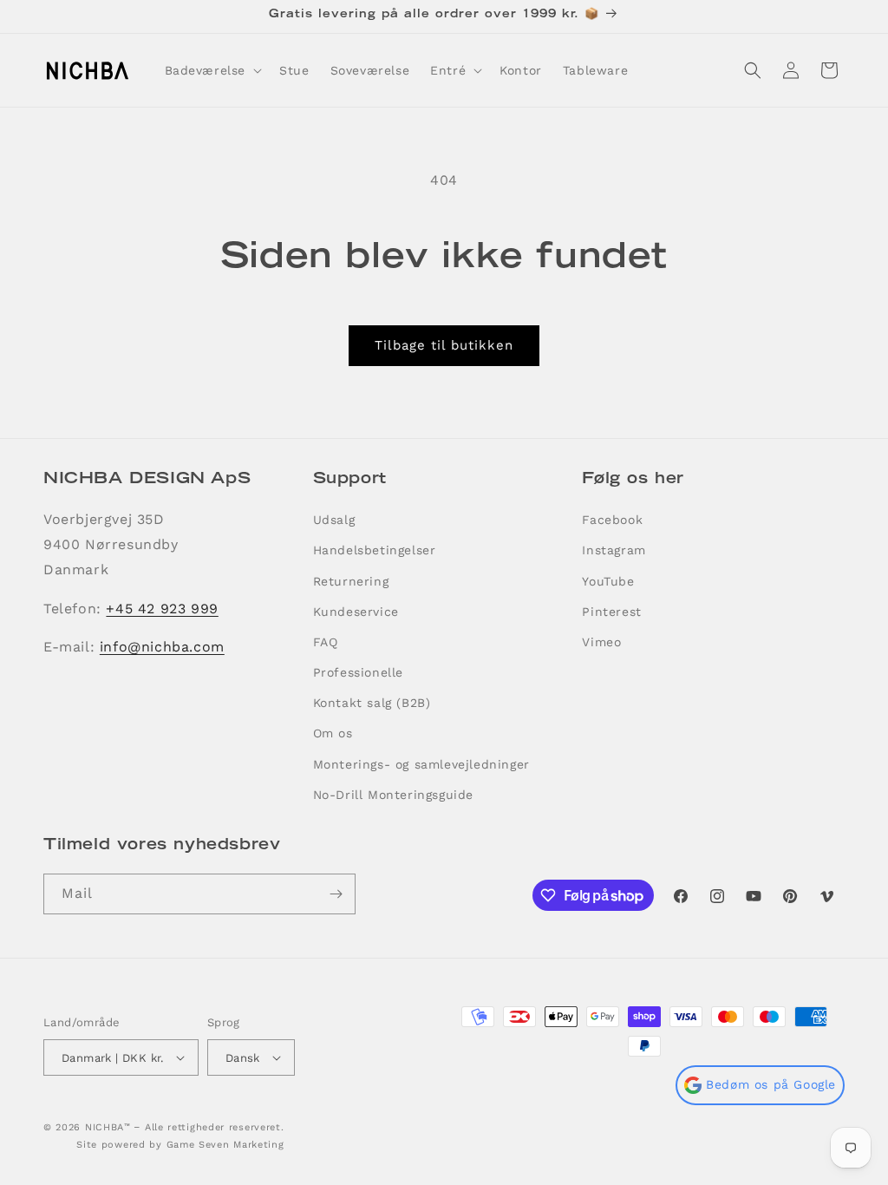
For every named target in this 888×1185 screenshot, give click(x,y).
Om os (333, 733)
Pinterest (611, 612)
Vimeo (601, 642)
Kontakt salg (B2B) (372, 703)
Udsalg (334, 520)
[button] (212, 70)
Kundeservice (356, 612)
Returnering (351, 581)
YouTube (608, 581)
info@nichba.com (162, 646)
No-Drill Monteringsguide (393, 795)
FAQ (325, 642)
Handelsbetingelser (374, 550)
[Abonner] (336, 894)
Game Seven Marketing (225, 1144)
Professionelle (358, 672)
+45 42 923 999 (162, 608)
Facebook (612, 520)
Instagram (613, 550)
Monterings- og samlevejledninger (421, 764)
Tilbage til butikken (444, 345)
